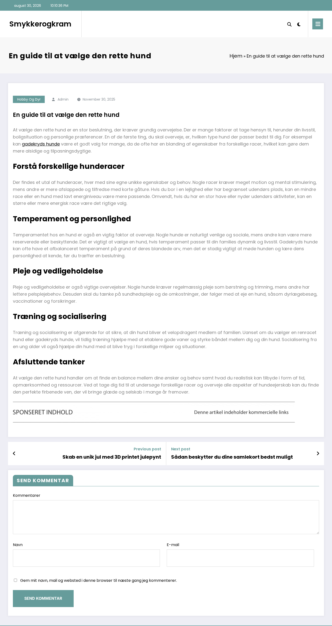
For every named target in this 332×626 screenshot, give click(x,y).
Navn (18, 545)
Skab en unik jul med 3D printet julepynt (111, 457)
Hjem (235, 55)
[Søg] (289, 23)
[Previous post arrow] (14, 453)
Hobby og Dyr (29, 99)
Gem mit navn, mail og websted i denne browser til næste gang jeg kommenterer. (98, 580)
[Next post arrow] (318, 453)
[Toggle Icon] (317, 23)
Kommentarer (26, 495)
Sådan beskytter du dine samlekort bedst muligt (232, 457)
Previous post (147, 449)
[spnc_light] (299, 23)
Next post (180, 449)
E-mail (173, 545)
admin (63, 99)
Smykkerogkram (40, 24)
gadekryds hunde (41, 144)
